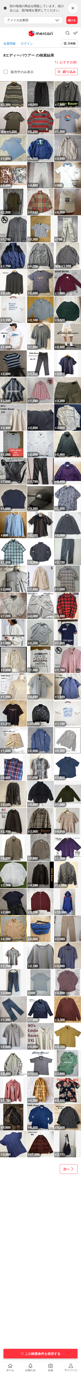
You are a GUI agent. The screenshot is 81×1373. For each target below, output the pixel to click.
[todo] (75, 33)
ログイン (27, 43)
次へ (66, 1169)
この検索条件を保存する (42, 1353)
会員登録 (9, 43)
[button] (67, 33)
